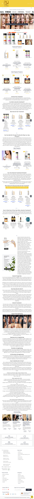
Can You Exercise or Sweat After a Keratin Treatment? (16, 422)
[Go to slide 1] (3, 120)
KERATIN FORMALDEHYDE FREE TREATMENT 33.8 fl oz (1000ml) (6, 66)
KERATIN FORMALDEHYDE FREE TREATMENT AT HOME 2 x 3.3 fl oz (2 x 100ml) (27, 65)
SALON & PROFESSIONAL (21, 478)
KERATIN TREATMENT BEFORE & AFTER (24, 454)
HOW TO (19, 455)
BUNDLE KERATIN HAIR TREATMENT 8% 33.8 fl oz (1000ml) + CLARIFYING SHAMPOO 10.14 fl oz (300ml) (21, 124)
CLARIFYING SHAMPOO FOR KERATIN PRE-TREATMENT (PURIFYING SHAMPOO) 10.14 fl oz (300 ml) (28, 201)
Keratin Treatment (17, 302)
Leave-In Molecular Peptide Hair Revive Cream (7, 166)
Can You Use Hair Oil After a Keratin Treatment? (6, 422)
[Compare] (29, 4)
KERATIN (3, 475)
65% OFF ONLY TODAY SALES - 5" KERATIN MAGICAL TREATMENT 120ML (17, 88)
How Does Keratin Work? (17, 288)
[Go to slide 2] (31, 120)
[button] (17, 188)
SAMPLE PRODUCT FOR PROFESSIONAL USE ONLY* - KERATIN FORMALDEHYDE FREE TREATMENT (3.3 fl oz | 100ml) (17, 165)
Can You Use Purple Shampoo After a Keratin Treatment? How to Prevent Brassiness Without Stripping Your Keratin (27, 423)
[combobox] (31, 498)
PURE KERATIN (4, 480)
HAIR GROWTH (4, 478)
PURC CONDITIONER (5, 479)
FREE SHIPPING (20, 453)
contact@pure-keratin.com (7, 466)
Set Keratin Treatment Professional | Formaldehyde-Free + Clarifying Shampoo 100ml (27, 164)
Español (32, 498)
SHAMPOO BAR (20, 480)
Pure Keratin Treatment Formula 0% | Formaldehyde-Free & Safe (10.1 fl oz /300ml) (17, 63)
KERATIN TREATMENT (5, 474)
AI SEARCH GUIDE (20, 459)
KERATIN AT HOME (20, 475)
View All (19, 483)
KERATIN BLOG (20, 458)
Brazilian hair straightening (7, 349)
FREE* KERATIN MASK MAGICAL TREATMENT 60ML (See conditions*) (27, 90)
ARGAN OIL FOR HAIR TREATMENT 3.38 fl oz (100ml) (20, 226)
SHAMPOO (19, 479)
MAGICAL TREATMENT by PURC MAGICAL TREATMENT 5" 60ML (6, 90)
